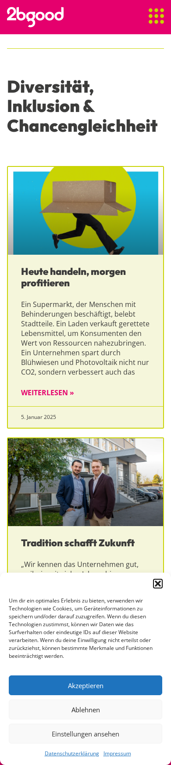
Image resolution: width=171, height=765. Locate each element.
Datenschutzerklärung (72, 753)
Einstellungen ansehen (85, 733)
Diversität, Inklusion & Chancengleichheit (82, 106)
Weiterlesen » (47, 392)
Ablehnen (85, 709)
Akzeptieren (85, 685)
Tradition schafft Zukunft (78, 543)
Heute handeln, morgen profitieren (73, 277)
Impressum (117, 753)
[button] (157, 583)
